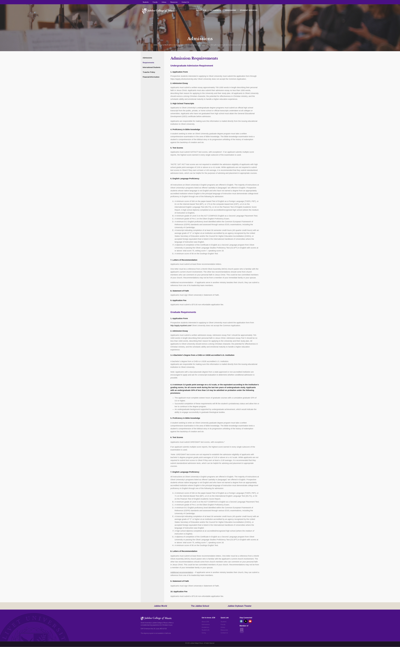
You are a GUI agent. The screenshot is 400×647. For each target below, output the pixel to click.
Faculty (155, 2)
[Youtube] (250, 621)
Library (164, 2)
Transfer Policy (149, 72)
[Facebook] (241, 621)
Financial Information (151, 77)
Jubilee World (160, 606)
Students (146, 2)
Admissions (230, 10)
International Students (151, 67)
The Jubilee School (200, 606)
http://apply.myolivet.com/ (180, 325)
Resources (174, 2)
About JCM (201, 10)
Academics (215, 10)
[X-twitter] (245, 621)
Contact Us (185, 2)
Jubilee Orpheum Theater (240, 606)
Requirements (148, 62)
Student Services (248, 10)
